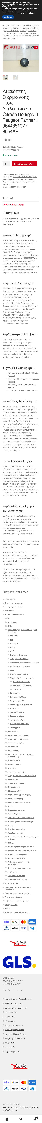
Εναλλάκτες (13, 779)
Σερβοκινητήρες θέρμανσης (19, 868)
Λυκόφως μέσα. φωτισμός (21, 704)
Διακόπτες (12, 768)
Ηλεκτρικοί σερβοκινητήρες (19, 795)
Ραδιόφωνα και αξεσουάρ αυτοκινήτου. (19, 863)
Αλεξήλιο (14, 643)
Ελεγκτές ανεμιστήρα (17, 772)
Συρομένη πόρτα (17, 716)
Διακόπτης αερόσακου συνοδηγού (24, 662)
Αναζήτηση (21, 1119)
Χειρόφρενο (15, 727)
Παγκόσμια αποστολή (15, 1038)
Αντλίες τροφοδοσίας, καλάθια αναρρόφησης (21, 755)
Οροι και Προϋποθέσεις (15, 1034)
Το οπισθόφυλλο (17, 720)
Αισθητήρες (12, 622)
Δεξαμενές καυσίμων (19, 659)
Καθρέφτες (14, 693)
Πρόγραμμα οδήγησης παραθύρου (22, 850)
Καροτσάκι (10, 1016)
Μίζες (10, 825)
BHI (9, 618)
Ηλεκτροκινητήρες (15, 798)
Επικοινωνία (11, 1012)
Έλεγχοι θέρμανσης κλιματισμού (22, 775)
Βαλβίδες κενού (14, 764)
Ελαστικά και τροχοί (14, 603)
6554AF (13, 187)
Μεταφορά (10, 1021)
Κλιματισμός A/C (17, 701)
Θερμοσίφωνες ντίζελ (17, 810)
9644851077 (21, 187)
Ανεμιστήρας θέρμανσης (18, 735)
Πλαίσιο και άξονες (13, 897)
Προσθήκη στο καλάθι (24, 164)
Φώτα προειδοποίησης (19, 724)
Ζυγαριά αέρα (14, 787)
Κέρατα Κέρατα (14, 814)
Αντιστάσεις (13, 746)
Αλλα (12, 647)
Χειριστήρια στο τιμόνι (17, 879)
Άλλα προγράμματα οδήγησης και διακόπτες (21, 28)
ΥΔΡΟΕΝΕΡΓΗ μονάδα (16, 875)
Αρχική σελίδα (11, 25)
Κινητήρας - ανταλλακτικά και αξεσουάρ (18, 888)
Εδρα (12, 670)
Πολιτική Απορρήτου (14, 1003)
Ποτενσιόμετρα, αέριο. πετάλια (21, 846)
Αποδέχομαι (8, 17)
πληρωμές (10, 1047)
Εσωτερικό (9, 610)
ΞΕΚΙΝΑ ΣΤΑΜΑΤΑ (17, 712)
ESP (11, 639)
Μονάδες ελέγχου (15, 833)
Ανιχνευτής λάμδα (16, 743)
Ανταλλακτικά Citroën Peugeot (18, 999)
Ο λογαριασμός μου (14, 1025)
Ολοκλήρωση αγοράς (14, 1029)
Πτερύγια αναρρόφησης (18, 854)
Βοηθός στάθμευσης (18, 655)
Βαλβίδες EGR (14, 760)
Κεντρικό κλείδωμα (18, 697)
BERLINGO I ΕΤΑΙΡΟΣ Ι (21, 682)
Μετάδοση (14, 708)
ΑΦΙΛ (12, 651)
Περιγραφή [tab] (8, 198)
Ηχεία (10, 806)
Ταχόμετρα (12, 872)
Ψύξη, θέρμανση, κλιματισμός (17, 912)
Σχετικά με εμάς (13, 1051)
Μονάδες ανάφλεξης (17, 829)
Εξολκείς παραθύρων (17, 783)
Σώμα (7, 908)
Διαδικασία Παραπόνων (16, 1008)
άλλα (10, 626)
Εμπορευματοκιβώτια (14, 607)
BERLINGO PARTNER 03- (22, 177)
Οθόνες (11, 843)
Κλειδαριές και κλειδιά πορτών (21, 818)
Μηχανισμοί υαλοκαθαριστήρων (21, 821)
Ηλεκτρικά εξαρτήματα (27, 25)
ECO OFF (13, 636)
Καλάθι (32, 1117)
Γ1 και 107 (17, 689)
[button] (36, 47)
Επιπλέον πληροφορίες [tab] (13, 204)
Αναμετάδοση (13, 731)
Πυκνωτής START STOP (17, 858)
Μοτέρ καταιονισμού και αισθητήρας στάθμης (23, 838)
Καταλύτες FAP (11, 883)
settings (31, 13)
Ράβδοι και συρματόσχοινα (16, 901)
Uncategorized (10, 599)
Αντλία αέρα (13, 750)
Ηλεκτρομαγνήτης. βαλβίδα (19, 802)
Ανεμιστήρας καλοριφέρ (18, 739)
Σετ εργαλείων (11, 905)
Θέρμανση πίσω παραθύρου (15, 30)
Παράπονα (10, 1042)
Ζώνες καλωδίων (15, 791)
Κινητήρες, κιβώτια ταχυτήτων (17, 893)
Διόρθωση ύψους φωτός (20, 666)
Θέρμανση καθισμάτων (19, 674)
